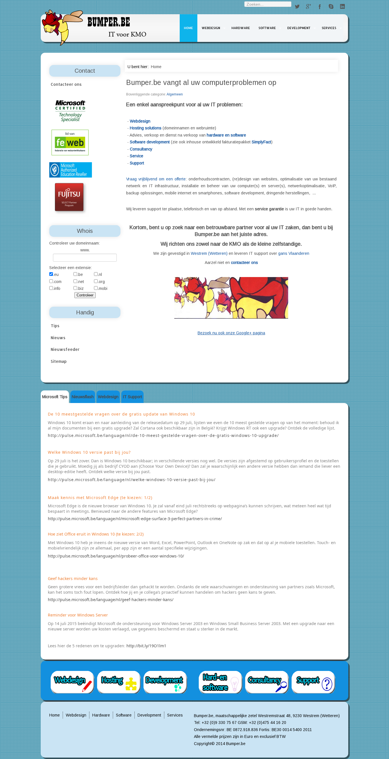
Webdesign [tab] (108, 396)
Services (329, 28)
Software (267, 28)
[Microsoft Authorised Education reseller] (70, 169)
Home (188, 28)
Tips (55, 325)
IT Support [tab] (132, 396)
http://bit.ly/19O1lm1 (146, 645)
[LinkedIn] (342, 7)
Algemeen (175, 94)
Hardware (241, 28)
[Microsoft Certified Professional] (70, 111)
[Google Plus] (308, 7)
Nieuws (58, 337)
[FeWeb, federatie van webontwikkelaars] (70, 142)
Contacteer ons (66, 84)
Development (298, 28)
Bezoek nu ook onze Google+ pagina (231, 333)
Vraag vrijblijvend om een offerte (156, 179)
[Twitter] (297, 7)
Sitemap (59, 361)
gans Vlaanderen (293, 253)
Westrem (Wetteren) (209, 253)
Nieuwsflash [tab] (83, 396)
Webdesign (211, 28)
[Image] (231, 297)
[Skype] (331, 7)
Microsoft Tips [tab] (54, 396)
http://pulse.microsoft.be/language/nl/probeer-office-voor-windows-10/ (116, 556)
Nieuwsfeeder (65, 349)
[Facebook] (319, 7)
